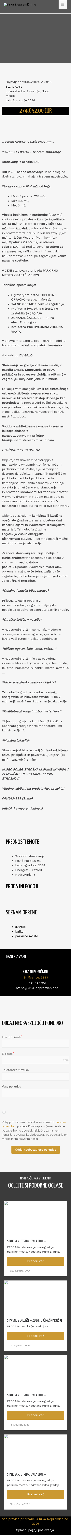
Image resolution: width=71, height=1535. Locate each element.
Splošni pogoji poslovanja (35, 1530)
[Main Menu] (63, 4)
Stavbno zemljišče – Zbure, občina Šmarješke (34, 1320)
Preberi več (35, 1261)
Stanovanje (14, 86)
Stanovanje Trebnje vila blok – (26, 1241)
